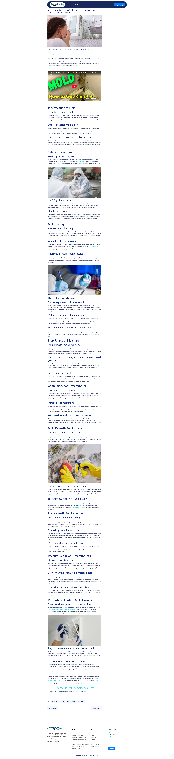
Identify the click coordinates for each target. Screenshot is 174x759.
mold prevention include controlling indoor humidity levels (61, 609)
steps (69, 120)
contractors (50, 577)
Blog (68, 49)
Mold (73, 701)
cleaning (54, 701)
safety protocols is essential (79, 507)
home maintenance (64, 701)
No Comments (85, 49)
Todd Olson (60, 49)
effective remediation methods (67, 146)
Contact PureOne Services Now (74, 688)
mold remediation (82, 349)
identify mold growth (93, 246)
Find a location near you (113, 732)
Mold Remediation (74, 49)
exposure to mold (80, 161)
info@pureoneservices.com (114, 736)
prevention (81, 701)
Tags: (48, 701)
